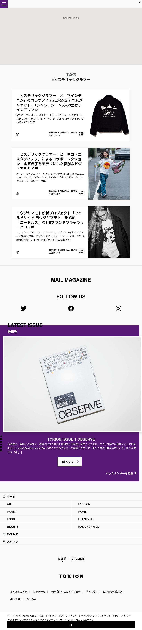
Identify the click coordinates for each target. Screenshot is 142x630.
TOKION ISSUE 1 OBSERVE (71, 439)
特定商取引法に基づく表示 (66, 591)
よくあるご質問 (18, 591)
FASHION (84, 504)
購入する (68, 462)
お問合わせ (39, 591)
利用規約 (91, 591)
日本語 (62, 559)
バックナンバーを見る (119, 473)
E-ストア (12, 534)
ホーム (11, 496)
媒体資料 (15, 599)
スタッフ (12, 542)
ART (10, 504)
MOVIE (82, 511)
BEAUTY (13, 527)
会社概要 (31, 599)
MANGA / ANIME (89, 527)
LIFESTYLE (85, 519)
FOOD (11, 519)
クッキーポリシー (58, 619)
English (78, 559)
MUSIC (11, 511)
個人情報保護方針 (112, 591)
